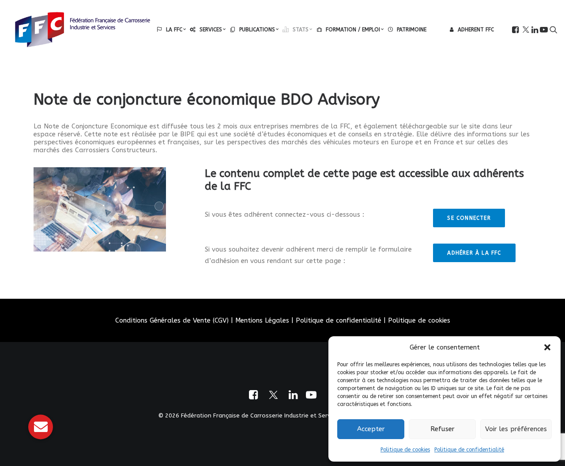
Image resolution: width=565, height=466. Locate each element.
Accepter (371, 429)
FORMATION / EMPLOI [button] (353, 29)
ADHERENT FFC (476, 29)
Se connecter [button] (468, 218)
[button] (547, 347)
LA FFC (174, 29)
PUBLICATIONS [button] (257, 29)
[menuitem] (171, 29)
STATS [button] (301, 29)
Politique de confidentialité (469, 450)
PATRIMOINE (411, 29)
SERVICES (211, 29)
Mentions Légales (262, 320)
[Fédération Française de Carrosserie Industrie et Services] (82, 29)
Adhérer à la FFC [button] (474, 253)
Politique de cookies (405, 450)
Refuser (442, 429)
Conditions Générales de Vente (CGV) (172, 320)
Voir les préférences (516, 429)
